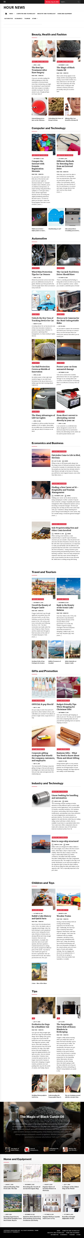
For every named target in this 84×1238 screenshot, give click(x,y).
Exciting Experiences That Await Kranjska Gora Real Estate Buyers (13, 1218)
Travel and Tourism (38, 599)
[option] (42, 1128)
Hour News (14, 7)
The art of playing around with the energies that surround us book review (72, 1097)
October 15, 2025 (63, 277)
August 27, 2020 (63, 761)
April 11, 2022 (62, 423)
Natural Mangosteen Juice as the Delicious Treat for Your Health (38, 120)
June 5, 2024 (8, 1214)
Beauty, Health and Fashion (40, 61)
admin (66, 461)
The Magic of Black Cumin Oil (42, 1117)
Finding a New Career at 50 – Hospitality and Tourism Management (65, 490)
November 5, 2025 (29, 1184)
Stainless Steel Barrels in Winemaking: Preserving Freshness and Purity (32, 1218)
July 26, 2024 (62, 326)
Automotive (8, 18)
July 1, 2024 (67, 1184)
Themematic (16, 1232)
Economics (18, 18)
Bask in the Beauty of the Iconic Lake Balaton (65, 607)
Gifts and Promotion (38, 700)
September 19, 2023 (64, 372)
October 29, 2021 (38, 913)
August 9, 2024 (48, 1184)
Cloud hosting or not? (54, 229)
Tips (33, 1018)
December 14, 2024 (38, 602)
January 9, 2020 (63, 913)
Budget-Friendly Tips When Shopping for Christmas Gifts (66, 707)
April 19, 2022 (37, 421)
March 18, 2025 (37, 323)
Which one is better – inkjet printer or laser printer (38, 230)
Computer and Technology (25, 13)
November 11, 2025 (63, 65)
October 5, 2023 (63, 158)
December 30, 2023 (30, 1214)
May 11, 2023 (37, 707)
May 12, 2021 (37, 763)
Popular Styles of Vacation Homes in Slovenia (49, 1188)
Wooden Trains (64, 916)
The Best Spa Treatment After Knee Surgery (39, 70)
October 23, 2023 (49, 1214)
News (11, 13)
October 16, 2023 (68, 1214)
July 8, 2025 (62, 1021)
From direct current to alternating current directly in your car (67, 418)
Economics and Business (59, 451)
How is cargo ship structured (65, 841)
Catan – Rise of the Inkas (39, 983)
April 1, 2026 (37, 65)
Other (34, 18)
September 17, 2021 (64, 712)
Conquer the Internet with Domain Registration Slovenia (38, 166)
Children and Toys (37, 910)
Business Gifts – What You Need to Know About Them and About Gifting (68, 755)
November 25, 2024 (63, 602)
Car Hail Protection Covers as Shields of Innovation (41, 369)
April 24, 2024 (37, 375)
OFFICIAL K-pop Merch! (43, 704)
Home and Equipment (65, 13)
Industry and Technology (46, 13)
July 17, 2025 (37, 1021)
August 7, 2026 (9, 1184)
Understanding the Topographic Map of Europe (54, 1097)
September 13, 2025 (39, 158)
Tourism (27, 18)
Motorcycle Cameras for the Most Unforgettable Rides (68, 320)
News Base (7, 1232)
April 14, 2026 (37, 277)
